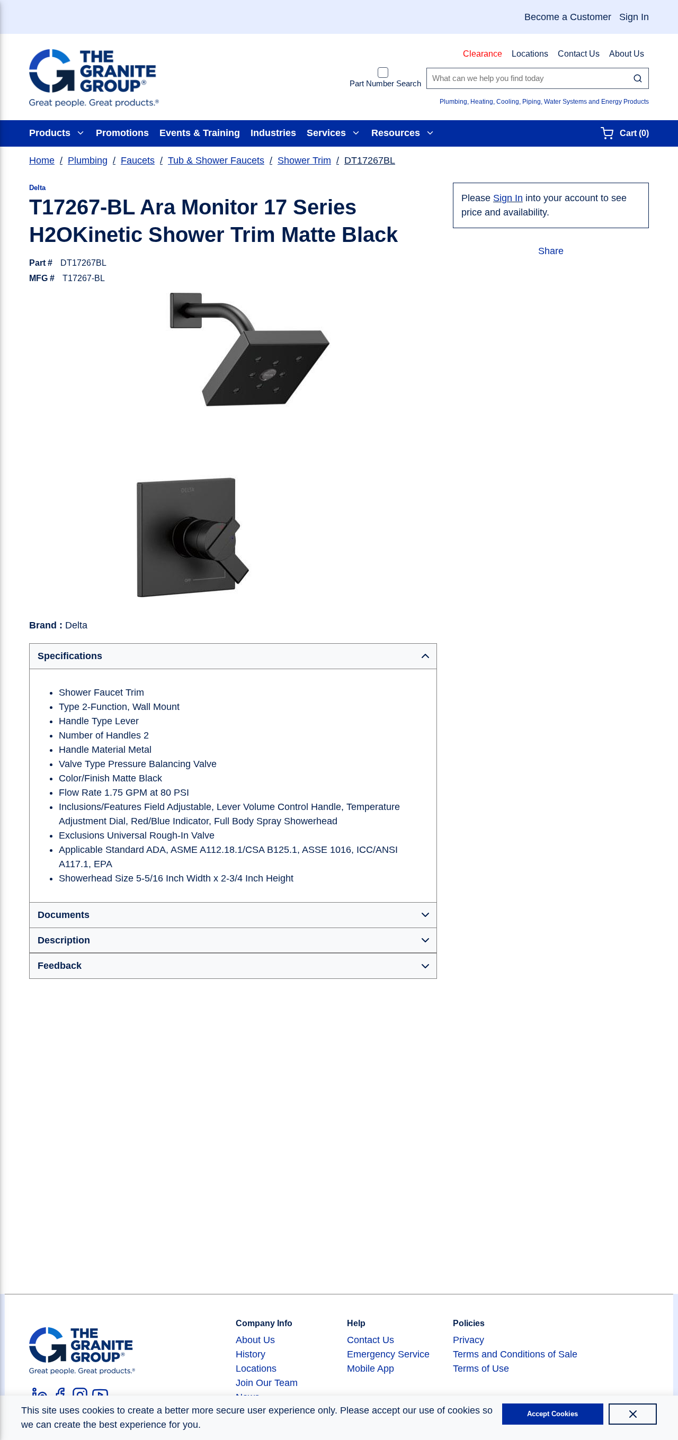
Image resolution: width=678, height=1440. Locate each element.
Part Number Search (385, 83)
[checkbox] (383, 72)
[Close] (633, 1414)
